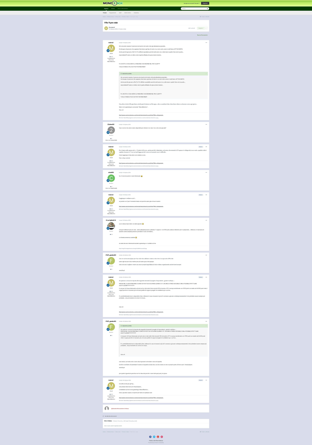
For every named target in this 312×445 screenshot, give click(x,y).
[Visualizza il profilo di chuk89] (111, 178)
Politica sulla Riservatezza (156, 440)
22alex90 (110, 124)
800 (112, 56)
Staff (120, 12)
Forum (105, 12)
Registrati (205, 3)
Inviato (125, 42)
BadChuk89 (114, 188)
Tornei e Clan (122, 29)
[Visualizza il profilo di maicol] (106, 28)
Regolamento (112, 12)
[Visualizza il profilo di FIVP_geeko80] (111, 260)
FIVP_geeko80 (111, 255)
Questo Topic (200, 8)
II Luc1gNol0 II (111, 220)
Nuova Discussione (202, 35)
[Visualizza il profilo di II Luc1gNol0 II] (111, 226)
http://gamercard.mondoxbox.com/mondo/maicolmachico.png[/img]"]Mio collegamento (141, 115)
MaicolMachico (111, 61)
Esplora (106, 8)
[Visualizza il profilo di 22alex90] (111, 130)
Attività (113, 8)
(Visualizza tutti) (133, 421)
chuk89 (111, 172)
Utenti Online (127, 12)
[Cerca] (207, 8)
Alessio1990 (114, 140)
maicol (113, 27)
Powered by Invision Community (156, 442)
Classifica (136, 12)
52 (112, 234)
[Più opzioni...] (206, 43)
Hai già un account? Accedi (191, 3)
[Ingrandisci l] (142, 176)
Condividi (192, 28)
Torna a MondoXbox (123, 8)
